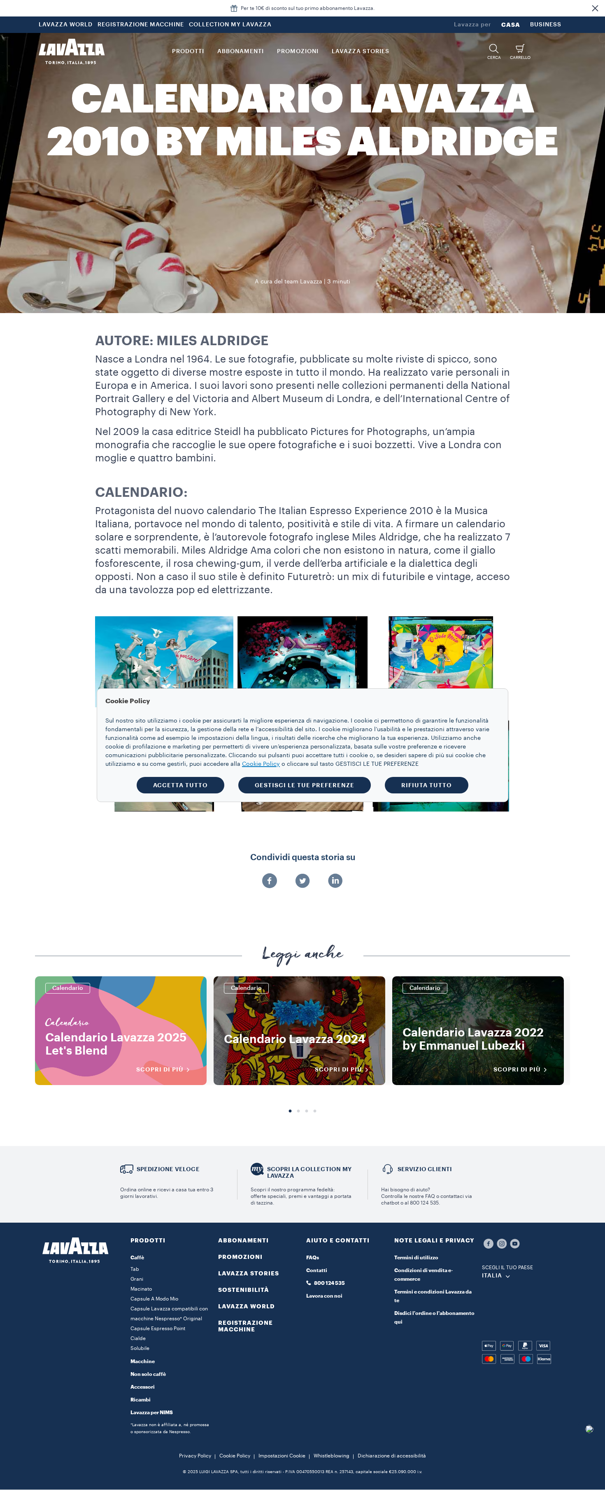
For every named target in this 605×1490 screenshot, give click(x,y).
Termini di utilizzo (416, 1257)
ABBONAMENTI (243, 1240)
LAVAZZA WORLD (66, 25)
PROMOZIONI (240, 1257)
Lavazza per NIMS (151, 1412)
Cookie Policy (234, 1455)
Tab (134, 1269)
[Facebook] (269, 881)
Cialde (138, 1338)
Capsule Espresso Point (157, 1328)
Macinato (141, 1288)
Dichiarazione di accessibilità (392, 1455)
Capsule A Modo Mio (154, 1298)
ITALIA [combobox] (492, 1276)
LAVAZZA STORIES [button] (360, 51)
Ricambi (140, 1399)
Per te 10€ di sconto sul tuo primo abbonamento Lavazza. (308, 8)
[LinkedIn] (335, 881)
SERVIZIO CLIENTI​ (425, 1169)
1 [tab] (290, 1111)
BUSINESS (545, 25)
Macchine (142, 1361)
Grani (136, 1279)
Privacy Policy (195, 1455)
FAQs (312, 1257)
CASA (510, 25)
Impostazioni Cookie (281, 1455)
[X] (302, 881)
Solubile (139, 1348)
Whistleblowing (331, 1455)
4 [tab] (315, 1111)
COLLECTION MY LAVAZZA (230, 25)
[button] (595, 8)
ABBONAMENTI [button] (240, 51)
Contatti (316, 1270)
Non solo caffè (148, 1374)
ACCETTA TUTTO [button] (180, 785)
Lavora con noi (324, 1296)
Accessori (142, 1387)
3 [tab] (306, 1111)
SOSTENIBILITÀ (243, 1290)
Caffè (137, 1257)
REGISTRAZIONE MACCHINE (141, 25)
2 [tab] (298, 1111)
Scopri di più (160, 1069)
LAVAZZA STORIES (248, 1273)
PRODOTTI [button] (188, 51)
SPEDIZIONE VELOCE (168, 1169)
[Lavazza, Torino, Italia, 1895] (72, 51)
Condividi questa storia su (302, 858)
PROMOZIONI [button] (298, 51)
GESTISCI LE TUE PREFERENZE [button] (304, 785)
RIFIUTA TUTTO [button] (426, 785)
